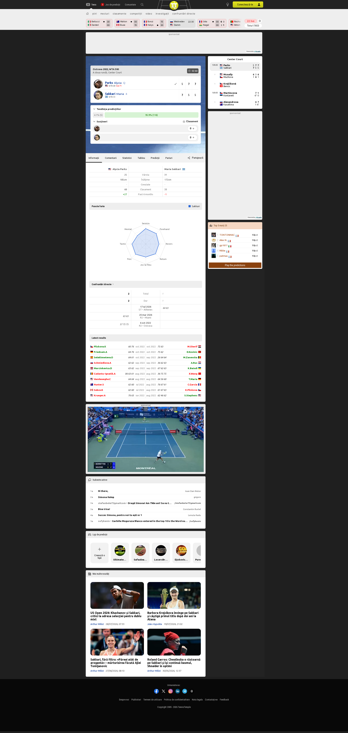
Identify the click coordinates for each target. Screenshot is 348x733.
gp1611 (223, 245)
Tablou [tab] (141, 158)
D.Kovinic (192, 352)
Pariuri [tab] (168, 158)
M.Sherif (192, 346)
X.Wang (193, 373)
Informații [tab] (94, 158)
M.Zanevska (190, 357)
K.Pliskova (191, 390)
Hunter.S (99, 384)
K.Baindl (192, 368)
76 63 (131, 395)
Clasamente (120, 13)
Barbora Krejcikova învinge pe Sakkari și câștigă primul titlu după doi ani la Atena (172, 616)
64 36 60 (162, 379)
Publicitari (136, 699)
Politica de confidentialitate (177, 699)
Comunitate (130, 4)
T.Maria (192, 379)
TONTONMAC (227, 235)
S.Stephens (190, 395)
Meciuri (104, 13)
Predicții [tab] (155, 158)
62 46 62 (162, 395)
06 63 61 (129, 373)
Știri (94, 13)
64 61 (131, 357)
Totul (253, 25)
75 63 (160, 346)
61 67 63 (162, 390)
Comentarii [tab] (111, 158)
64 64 (131, 379)
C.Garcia (192, 384)
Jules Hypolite (154, 624)
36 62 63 (162, 363)
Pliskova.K (100, 346)
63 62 (131, 368)
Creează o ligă (99, 556)
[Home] (87, 13)
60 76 (131, 346)
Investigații (162, 13)
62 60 (131, 384)
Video (149, 13)
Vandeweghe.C (102, 379)
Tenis (93, 4)
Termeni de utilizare (152, 699)
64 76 (131, 352)
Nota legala (197, 699)
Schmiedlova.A (102, 363)
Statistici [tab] (127, 158)
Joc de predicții (112, 4)
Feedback (224, 699)
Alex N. (223, 240)
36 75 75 (162, 373)
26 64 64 (162, 357)
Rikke (222, 250)
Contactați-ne (211, 699)
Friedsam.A (100, 352)
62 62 (131, 363)
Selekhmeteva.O (103, 357)
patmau (223, 256)
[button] (142, 4)
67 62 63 (162, 368)
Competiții (136, 13)
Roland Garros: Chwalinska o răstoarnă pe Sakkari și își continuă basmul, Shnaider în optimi (173, 663)
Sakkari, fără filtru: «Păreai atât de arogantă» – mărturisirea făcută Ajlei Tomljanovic (115, 663)
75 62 (160, 352)
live (250, 21)
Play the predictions (235, 265)
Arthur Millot (97, 624)
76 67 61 (162, 384)
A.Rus (194, 363)
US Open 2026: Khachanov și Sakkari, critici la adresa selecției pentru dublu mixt (115, 616)
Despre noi (124, 699)
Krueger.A (99, 395)
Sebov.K (98, 390)
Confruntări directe (183, 13)
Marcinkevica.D (103, 368)
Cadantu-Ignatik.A (104, 373)
